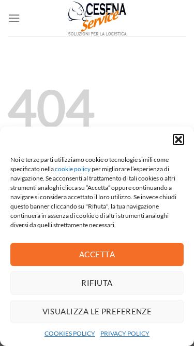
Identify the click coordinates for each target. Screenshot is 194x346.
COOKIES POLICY (69, 333)
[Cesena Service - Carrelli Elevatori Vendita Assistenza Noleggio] (97, 18)
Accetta (97, 254)
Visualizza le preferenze (97, 311)
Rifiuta (96, 282)
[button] (178, 139)
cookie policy (73, 169)
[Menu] (14, 18)
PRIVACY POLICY (125, 333)
